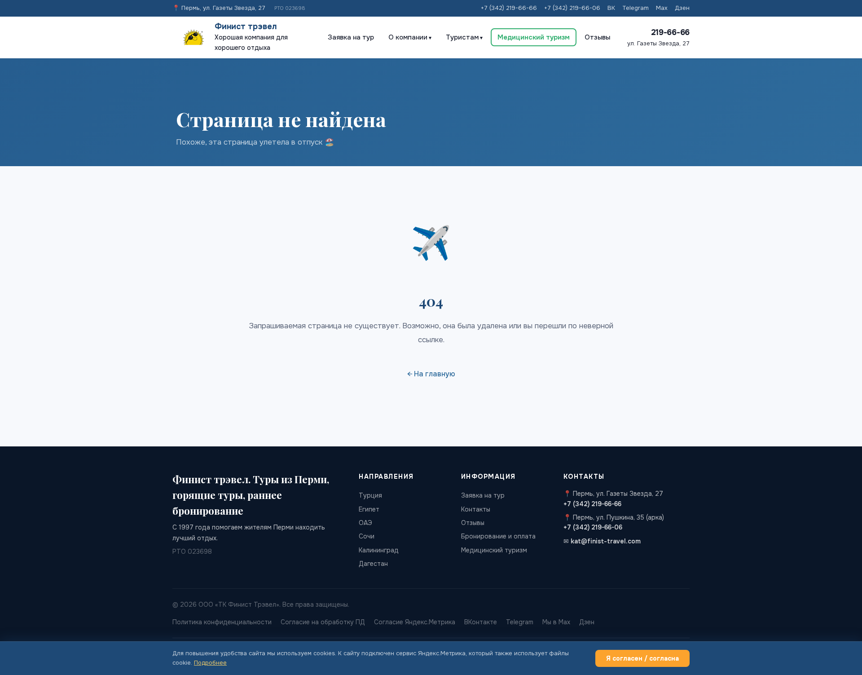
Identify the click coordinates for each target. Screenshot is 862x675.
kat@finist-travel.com (606, 541)
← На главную (431, 374)
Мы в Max (556, 622)
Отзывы (597, 37)
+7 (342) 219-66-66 (509, 8)
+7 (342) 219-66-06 (572, 8)
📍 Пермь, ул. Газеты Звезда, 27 (218, 8)
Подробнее (210, 662)
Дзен (682, 8)
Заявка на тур (351, 37)
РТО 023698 (289, 8)
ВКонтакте (480, 622)
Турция (370, 495)
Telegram (635, 8)
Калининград (379, 550)
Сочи (366, 536)
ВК (611, 8)
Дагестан (373, 564)
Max (662, 8)
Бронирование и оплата (498, 536)
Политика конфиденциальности (222, 622)
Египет (369, 509)
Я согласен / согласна (642, 658)
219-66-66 (670, 32)
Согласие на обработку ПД (323, 622)
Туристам (462, 37)
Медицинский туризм (533, 37)
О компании (407, 37)
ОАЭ (365, 523)
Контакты (475, 509)
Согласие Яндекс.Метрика (414, 622)
